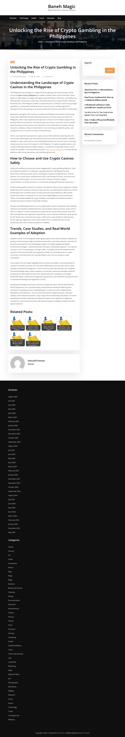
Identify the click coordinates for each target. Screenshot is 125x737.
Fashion (11, 613)
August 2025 (12, 446)
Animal (10, 547)
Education (50, 18)
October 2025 (13, 438)
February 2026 (13, 421)
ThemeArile (86, 733)
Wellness (11, 720)
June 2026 (11, 405)
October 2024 (13, 487)
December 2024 (14, 479)
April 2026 (12, 413)
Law (9, 658)
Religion (11, 691)
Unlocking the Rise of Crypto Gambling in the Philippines (66, 42)
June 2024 (11, 504)
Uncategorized (13, 715)
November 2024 (14, 483)
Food (10, 625)
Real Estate (12, 687)
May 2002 (11, 532)
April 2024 (12, 512)
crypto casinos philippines (54, 149)
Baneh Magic (61, 6)
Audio (10, 559)
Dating (10, 596)
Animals (11, 551)
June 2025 (11, 454)
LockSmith (12, 662)
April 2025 (12, 462)
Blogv (10, 580)
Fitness (10, 621)
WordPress (61, 733)
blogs (10, 576)
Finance (11, 617)
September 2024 (14, 491)
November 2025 (14, 434)
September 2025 (14, 442)
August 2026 (12, 397)
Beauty (10, 567)
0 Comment (49, 77)
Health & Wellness (15, 646)
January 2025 (13, 475)
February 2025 (13, 471)
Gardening (12, 637)
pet (9, 678)
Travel (41, 18)
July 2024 (11, 499)
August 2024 (12, 495)
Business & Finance (15, 588)
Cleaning (11, 592)
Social (10, 699)
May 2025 (11, 458)
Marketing (12, 666)
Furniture (11, 629)
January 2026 (13, 425)
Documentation (14, 600)
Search (88, 62)
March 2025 (12, 467)
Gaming (11, 633)
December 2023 (14, 528)
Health (33, 18)
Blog (59, 18)
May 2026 (11, 409)
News (10, 670)
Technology (24, 18)
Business (13, 18)
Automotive (12, 563)
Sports (10, 703)
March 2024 (12, 516)
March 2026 (12, 417)
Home (40, 42)
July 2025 (11, 450)
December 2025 (14, 430)
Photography (13, 683)
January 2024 (13, 524)
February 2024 (13, 520)
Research (11, 695)
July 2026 (11, 401)
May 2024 (11, 508)
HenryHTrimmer (19, 77)
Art (9, 555)
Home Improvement (15, 654)
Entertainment (13, 609)
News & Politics (14, 674)
